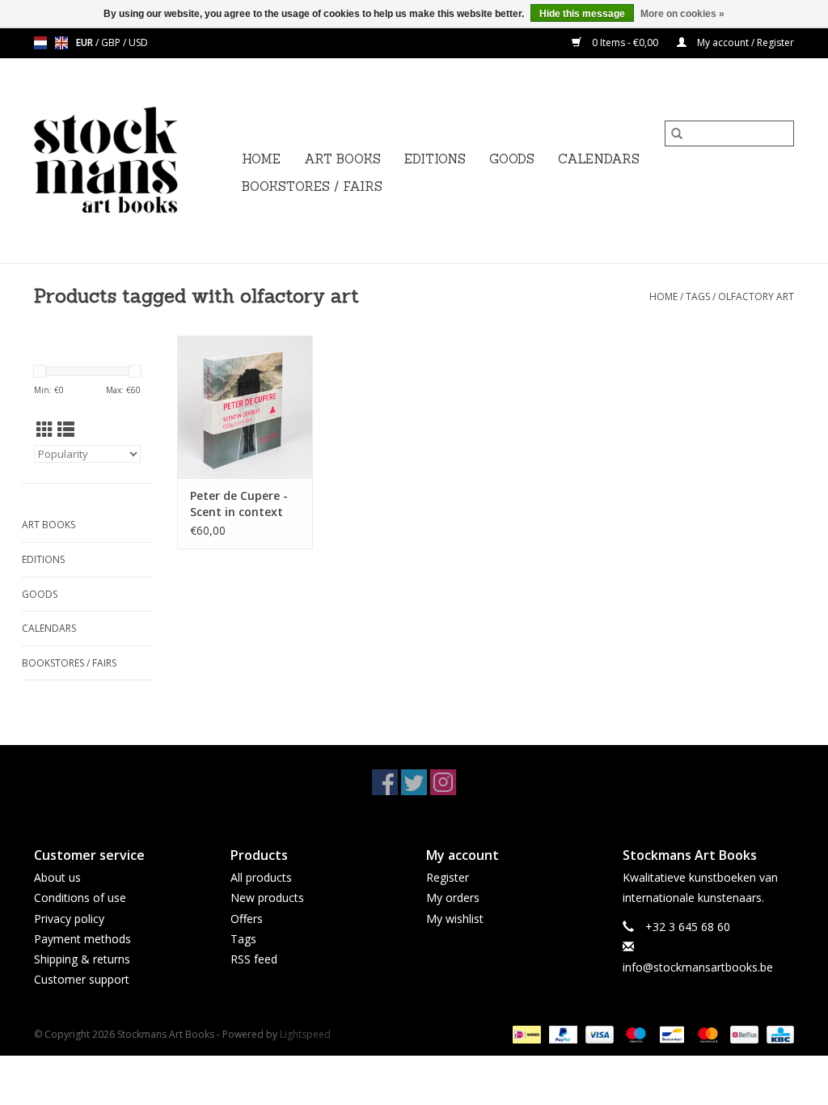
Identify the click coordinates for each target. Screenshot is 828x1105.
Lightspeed (305, 1034)
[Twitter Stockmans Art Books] (414, 782)
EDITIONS (435, 159)
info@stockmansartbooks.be (698, 967)
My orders (452, 897)
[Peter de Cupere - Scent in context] (245, 407)
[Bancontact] (670, 1034)
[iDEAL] (525, 1034)
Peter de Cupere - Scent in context (239, 503)
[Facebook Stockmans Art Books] (385, 782)
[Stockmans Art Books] (133, 161)
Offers (246, 918)
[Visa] (598, 1034)
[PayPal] (561, 1034)
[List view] (65, 429)
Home (261, 159)
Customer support (81, 979)
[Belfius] (742, 1034)
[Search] (677, 133)
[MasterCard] (706, 1034)
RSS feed (253, 959)
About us (57, 877)
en (61, 42)
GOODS (511, 159)
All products (261, 877)
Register (447, 877)
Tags (698, 296)
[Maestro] (634, 1034)
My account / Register (744, 42)
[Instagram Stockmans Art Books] (443, 782)
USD (138, 42)
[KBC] (777, 1034)
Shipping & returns (82, 959)
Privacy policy (69, 918)
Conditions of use (80, 897)
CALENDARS (599, 159)
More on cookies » (682, 13)
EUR (85, 42)
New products (267, 897)
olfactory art (756, 296)
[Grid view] (44, 429)
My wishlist (455, 918)
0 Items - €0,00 (625, 42)
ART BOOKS (342, 159)
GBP (112, 42)
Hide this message (582, 13)
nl (40, 42)
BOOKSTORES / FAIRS (312, 186)
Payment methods (82, 938)
